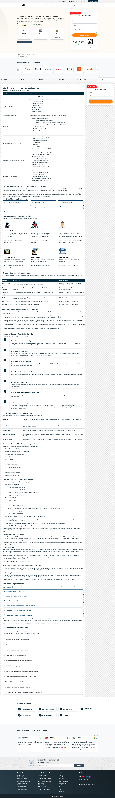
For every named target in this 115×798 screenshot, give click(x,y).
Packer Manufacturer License (44, 778)
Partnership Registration (22, 788)
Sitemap (60, 789)
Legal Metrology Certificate (44, 781)
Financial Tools (91, 5)
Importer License (42, 776)
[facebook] (80, 776)
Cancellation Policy (62, 780)
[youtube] (83, 776)
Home (19, 54)
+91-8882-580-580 (73, 1)
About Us (60, 775)
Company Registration (22, 775)
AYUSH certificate (42, 784)
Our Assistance (82, 79)
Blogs (85, 5)
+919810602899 (63, 1)
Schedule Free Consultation (25, 42)
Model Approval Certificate (44, 780)
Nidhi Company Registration (23, 781)
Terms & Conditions (63, 781)
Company (34, 5)
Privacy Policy (61, 776)
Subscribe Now (79, 765)
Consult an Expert (93, 1)
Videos (60, 788)
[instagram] (90, 776)
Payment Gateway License (44, 789)
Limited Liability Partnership (23, 780)
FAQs (101, 79)
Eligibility (61, 79)
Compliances (64, 5)
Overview (4, 79)
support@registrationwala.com (88, 784)
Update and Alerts (83, 1)
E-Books (60, 784)
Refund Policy (61, 778)
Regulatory (41, 5)
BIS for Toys (41, 788)
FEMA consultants (42, 786)
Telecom (48, 5)
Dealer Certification (42, 775)
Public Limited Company (22, 783)
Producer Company (21, 786)
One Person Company (22, 778)
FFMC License (41, 783)
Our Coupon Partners (63, 783)
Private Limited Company (23, 776)
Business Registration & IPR (75, 5)
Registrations (55, 5)
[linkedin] (87, 776)
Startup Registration (22, 789)
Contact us (61, 791)
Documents (42, 79)
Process (23, 79)
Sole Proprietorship (21, 784)
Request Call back (84, 35)
